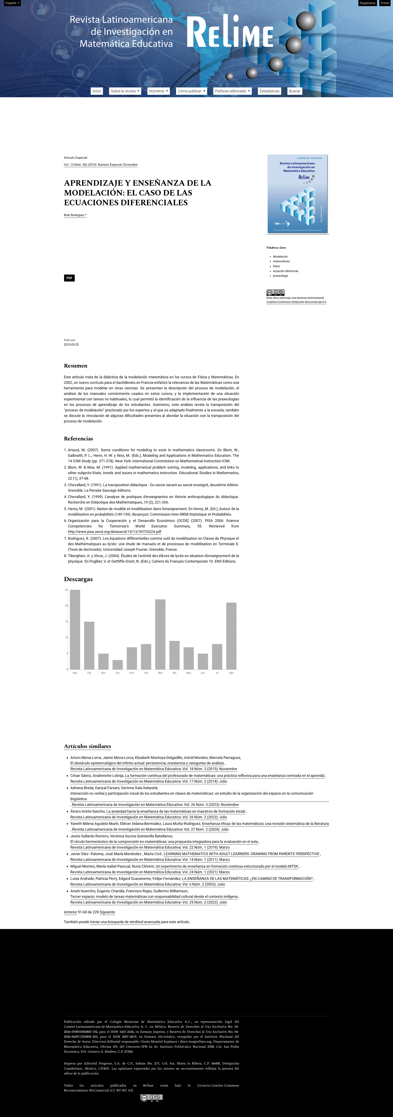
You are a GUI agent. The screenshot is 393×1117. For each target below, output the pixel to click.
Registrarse (367, 3)
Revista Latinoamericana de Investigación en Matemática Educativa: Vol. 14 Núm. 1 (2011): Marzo (150, 859)
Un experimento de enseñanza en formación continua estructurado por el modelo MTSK (227, 866)
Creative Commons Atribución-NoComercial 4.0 (296, 302)
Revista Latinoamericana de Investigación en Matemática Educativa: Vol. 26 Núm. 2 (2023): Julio (148, 817)
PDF (69, 278)
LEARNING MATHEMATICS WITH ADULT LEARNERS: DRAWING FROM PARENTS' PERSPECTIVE (241, 854)
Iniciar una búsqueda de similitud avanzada (125, 922)
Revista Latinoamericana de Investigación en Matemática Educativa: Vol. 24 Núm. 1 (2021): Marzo (150, 872)
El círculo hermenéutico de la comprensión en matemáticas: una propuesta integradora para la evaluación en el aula (164, 841)
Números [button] (157, 91)
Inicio (97, 91)
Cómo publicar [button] (190, 91)
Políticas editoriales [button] (231, 91)
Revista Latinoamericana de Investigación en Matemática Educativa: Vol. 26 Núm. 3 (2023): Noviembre (155, 804)
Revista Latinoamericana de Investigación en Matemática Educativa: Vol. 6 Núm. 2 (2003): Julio (147, 884)
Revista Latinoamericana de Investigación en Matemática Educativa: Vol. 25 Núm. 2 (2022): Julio (148, 902)
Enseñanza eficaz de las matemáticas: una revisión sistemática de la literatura (265, 823)
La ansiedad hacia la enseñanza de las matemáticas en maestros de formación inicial (175, 811)
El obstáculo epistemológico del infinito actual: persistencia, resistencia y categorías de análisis (147, 763)
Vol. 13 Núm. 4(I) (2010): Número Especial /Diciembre (101, 164)
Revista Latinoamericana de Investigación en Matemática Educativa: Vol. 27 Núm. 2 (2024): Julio (150, 829)
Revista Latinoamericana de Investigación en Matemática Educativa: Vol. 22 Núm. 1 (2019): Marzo (150, 847)
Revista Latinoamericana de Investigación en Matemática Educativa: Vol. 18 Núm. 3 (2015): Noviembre (153, 769)
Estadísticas (269, 91)
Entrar (385, 3)
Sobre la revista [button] (124, 91)
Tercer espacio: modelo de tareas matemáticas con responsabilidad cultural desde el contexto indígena (154, 896)
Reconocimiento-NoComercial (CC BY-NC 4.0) (98, 1090)
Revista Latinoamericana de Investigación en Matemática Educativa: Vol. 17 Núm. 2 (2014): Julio (148, 781)
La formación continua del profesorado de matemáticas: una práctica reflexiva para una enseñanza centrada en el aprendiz (225, 775)
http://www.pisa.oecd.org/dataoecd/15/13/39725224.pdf (114, 531)
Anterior (70, 912)
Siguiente (107, 912)
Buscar (294, 91)
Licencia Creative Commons (218, 1085)
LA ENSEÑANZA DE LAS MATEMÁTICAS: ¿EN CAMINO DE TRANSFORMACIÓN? (247, 878)
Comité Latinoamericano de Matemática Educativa (101, 1026)
